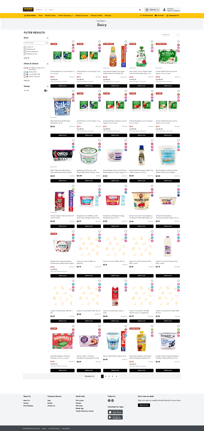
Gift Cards (79, 406)
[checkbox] (25, 90)
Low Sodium (101, 21)
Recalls (49, 403)
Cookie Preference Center (85, 411)
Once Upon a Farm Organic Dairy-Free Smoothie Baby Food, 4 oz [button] (140, 73)
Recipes (108, 15)
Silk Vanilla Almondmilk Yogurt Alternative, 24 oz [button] (60, 122)
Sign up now (144, 405)
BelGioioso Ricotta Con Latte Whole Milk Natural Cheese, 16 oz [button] (88, 171)
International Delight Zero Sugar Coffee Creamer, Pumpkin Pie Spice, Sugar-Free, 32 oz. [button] (114, 73)
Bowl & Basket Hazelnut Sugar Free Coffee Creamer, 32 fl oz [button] (141, 171)
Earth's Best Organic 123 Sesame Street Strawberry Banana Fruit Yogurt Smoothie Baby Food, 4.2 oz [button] (141, 357)
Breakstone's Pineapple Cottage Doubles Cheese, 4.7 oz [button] (113, 217)
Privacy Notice (66, 428)
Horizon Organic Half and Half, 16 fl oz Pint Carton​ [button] (62, 217)
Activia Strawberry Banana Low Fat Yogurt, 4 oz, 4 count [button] (115, 122)
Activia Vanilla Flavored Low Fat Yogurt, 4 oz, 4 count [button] (166, 122)
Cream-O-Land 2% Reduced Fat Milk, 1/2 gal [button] (166, 262)
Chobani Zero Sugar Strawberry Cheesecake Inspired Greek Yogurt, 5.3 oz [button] (62, 263)
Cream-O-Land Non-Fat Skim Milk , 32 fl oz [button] (168, 312)
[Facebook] (109, 401)
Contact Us (51, 406)
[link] (146, 16)
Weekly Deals (50, 15)
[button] (158, 9)
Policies (44, 428)
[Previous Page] (98, 376)
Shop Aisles (31, 15)
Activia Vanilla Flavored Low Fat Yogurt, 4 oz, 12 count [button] (166, 73)
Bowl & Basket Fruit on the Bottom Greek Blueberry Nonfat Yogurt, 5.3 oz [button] (115, 172)
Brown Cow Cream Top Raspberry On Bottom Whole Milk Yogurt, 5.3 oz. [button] (141, 217)
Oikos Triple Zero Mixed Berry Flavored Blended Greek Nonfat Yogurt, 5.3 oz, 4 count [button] (61, 172)
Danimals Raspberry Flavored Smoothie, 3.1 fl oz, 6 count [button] (60, 357)
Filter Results (34, 33)
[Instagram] (112, 401)
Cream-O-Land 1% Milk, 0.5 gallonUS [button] (86, 262)
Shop (41, 15)
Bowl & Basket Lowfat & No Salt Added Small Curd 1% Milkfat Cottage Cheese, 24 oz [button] (166, 172)
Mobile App (80, 408)
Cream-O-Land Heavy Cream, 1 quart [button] (113, 312)
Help (49, 400)
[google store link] (115, 419)
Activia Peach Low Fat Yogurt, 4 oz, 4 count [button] (89, 73)
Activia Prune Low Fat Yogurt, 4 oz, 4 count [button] (89, 122)
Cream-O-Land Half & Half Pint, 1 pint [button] (61, 312)
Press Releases (28, 406)
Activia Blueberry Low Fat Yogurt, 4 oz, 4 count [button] (62, 73)
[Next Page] (117, 376)
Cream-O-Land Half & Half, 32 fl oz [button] (89, 311)
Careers (26, 403)
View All (26, 58)
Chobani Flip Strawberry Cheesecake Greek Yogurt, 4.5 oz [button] (167, 217)
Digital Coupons (82, 15)
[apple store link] (115, 414)
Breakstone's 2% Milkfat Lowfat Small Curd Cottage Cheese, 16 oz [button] (88, 217)
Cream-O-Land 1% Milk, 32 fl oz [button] (114, 261)
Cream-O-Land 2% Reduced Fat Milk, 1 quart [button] (140, 262)
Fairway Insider (96, 15)
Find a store (80, 400)
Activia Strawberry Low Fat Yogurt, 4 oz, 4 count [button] (141, 122)
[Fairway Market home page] (28, 9)
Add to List (62, 86)
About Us (26, 400)
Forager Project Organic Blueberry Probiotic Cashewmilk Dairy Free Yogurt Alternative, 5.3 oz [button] (167, 357)
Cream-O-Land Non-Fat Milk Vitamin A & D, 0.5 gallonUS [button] (139, 312)
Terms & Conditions (54, 428)
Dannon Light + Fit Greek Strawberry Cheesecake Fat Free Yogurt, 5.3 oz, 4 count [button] (88, 357)
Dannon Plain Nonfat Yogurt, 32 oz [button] (114, 356)
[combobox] (41, 9)
